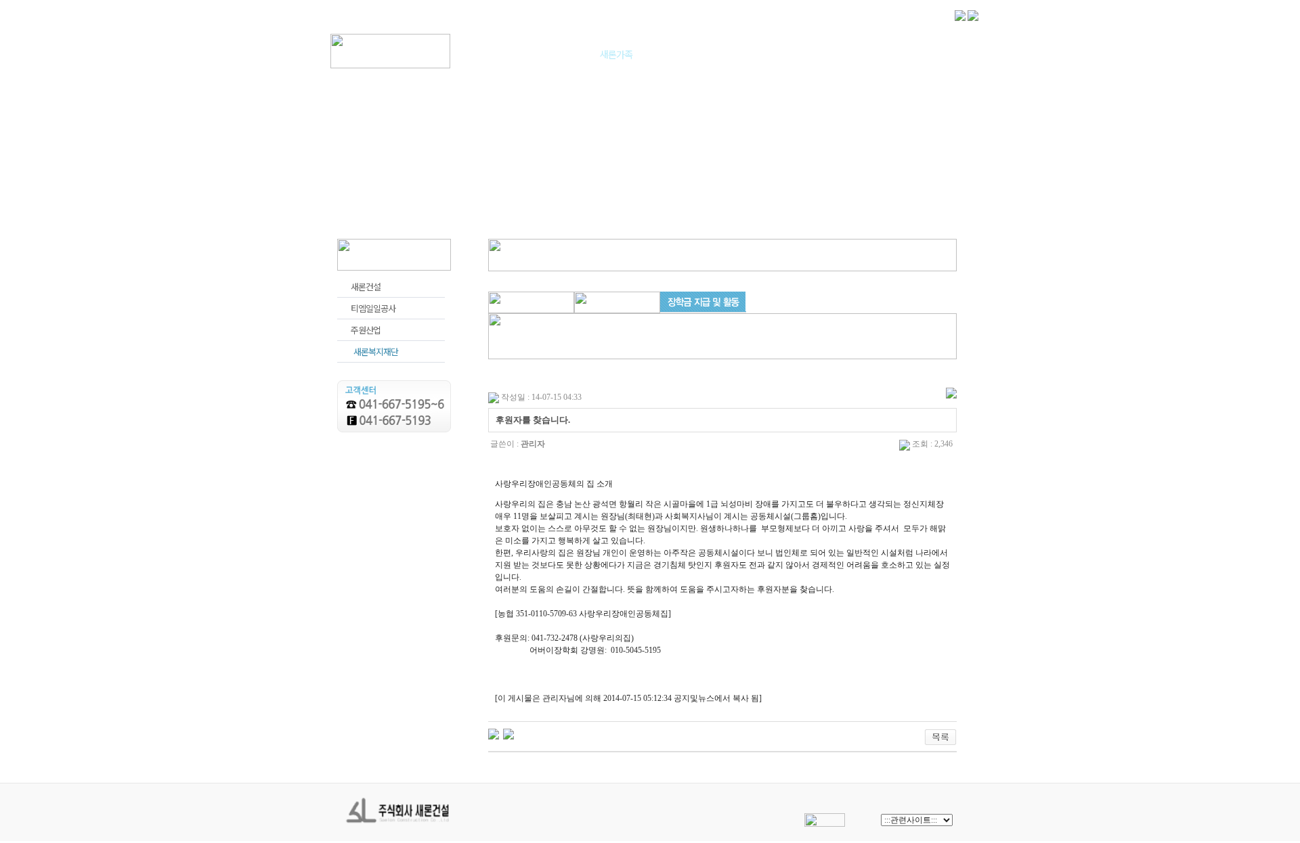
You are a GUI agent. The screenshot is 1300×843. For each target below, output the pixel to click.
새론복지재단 (375, 351)
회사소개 (512, 54)
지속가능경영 (824, 54)
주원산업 (366, 329)
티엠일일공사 (373, 308)
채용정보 (720, 54)
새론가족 (616, 54)
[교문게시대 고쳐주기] (493, 733)
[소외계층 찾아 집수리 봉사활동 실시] (508, 733)
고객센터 (926, 54)
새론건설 (366, 286)
